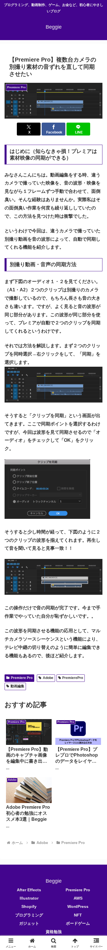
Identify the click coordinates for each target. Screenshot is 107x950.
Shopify (29, 906)
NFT (78, 915)
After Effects (29, 890)
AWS (78, 898)
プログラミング (29, 915)
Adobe (48, 678)
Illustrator (29, 898)
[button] (53, 101)
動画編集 (17, 686)
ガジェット (29, 923)
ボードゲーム (78, 923)
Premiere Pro (22, 678)
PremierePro (72, 678)
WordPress (77, 906)
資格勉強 (54, 931)
